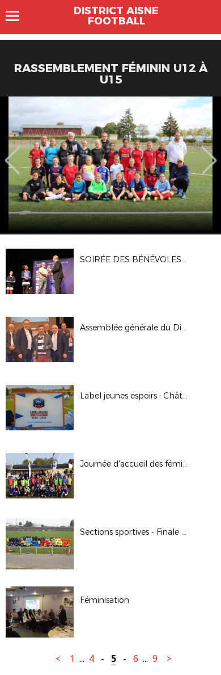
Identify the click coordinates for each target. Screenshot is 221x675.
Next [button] (209, 152)
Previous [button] (12, 152)
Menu (18, 16)
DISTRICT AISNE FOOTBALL (116, 16)
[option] (110, 165)
